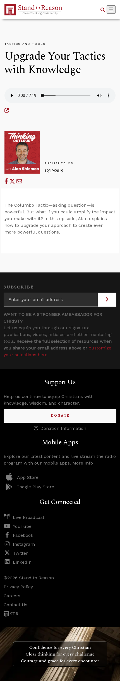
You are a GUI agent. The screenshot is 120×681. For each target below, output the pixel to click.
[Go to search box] (103, 9)
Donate (60, 415)
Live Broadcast (28, 517)
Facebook (23, 535)
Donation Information (63, 428)
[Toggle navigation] (111, 9)
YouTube (22, 526)
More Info (82, 463)
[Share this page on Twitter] (12, 181)
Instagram (24, 544)
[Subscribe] (107, 300)
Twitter (20, 553)
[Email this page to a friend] (19, 181)
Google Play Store (35, 486)
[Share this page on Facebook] (6, 181)
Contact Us (15, 604)
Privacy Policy (18, 586)
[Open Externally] (6, 110)
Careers (12, 595)
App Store (28, 477)
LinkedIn (22, 562)
